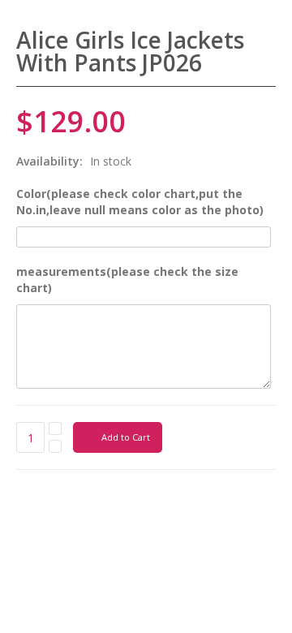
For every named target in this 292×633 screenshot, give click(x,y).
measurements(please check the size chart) (127, 279)
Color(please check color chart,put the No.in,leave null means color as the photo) (140, 201)
